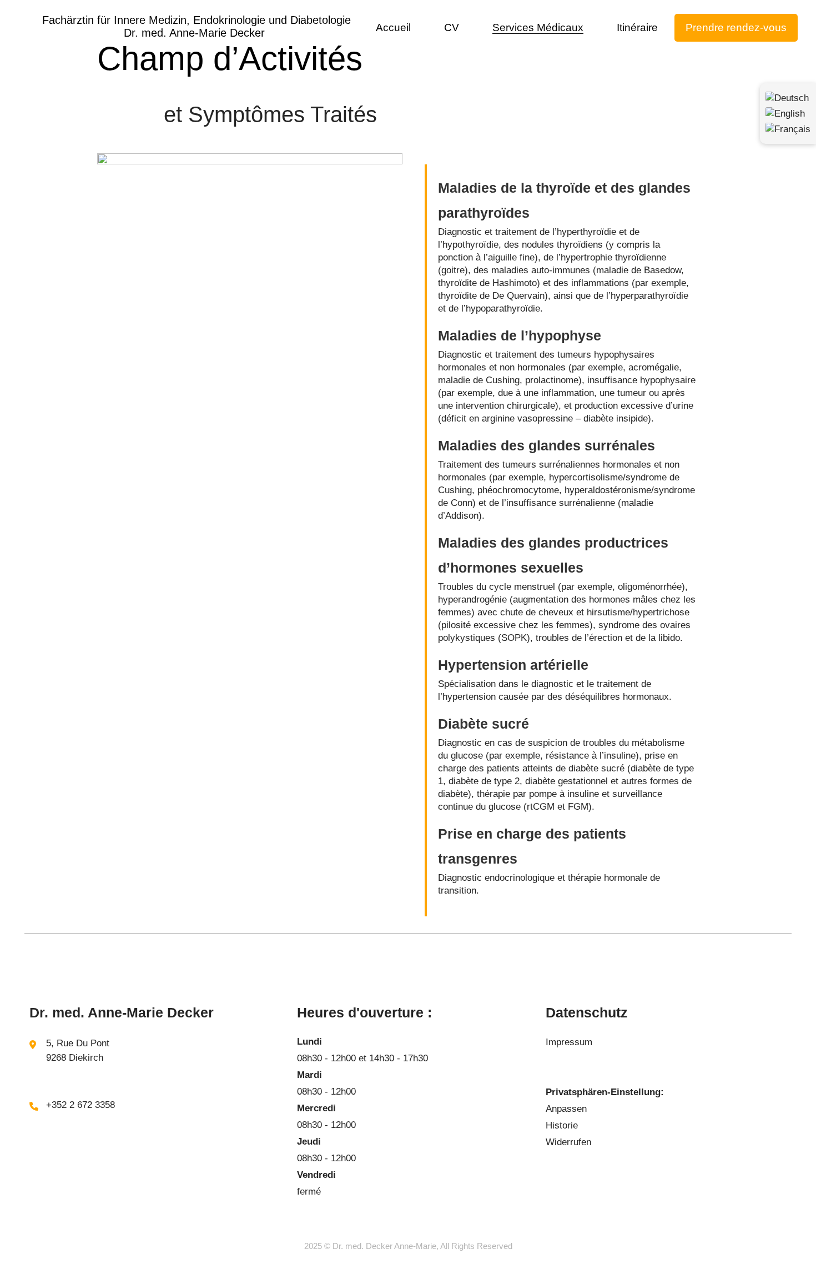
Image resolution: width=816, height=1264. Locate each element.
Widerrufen (568, 1142)
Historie (562, 1125)
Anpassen (566, 1109)
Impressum (569, 1042)
